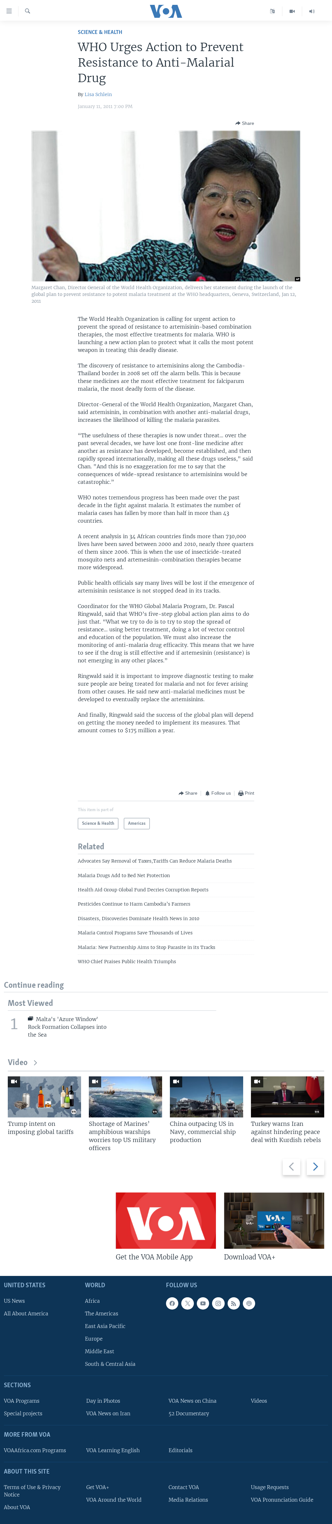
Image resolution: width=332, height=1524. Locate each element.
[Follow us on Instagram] (218, 1303)
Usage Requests (270, 1487)
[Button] (244, 123)
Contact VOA (184, 1487)
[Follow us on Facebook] (172, 1303)
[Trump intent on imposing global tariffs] (44, 1096)
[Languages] (272, 11)
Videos (259, 1401)
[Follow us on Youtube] (203, 1303)
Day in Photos (103, 1401)
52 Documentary (189, 1413)
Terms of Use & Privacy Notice (32, 1491)
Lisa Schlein (98, 94)
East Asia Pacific (105, 1326)
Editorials (181, 1450)
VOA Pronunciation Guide (282, 1500)
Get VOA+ (97, 1487)
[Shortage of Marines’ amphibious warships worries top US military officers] (125, 1096)
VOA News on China (193, 1401)
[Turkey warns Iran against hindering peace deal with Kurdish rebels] (287, 1096)
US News (14, 1301)
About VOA (17, 1507)
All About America (26, 1314)
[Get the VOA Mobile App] (166, 1220)
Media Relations (188, 1500)
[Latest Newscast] (312, 11)
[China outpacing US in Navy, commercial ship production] (206, 1096)
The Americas (101, 1314)
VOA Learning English (113, 1450)
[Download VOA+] (274, 1220)
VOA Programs (22, 1401)
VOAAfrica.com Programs (35, 1450)
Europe (93, 1339)
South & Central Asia (110, 1364)
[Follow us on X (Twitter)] (187, 1303)
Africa (92, 1301)
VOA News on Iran (108, 1413)
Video (18, 1063)
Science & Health (100, 32)
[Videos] (292, 11)
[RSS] (234, 1303)
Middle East (99, 1351)
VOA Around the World (114, 1500)
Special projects (23, 1413)
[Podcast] (249, 1303)
